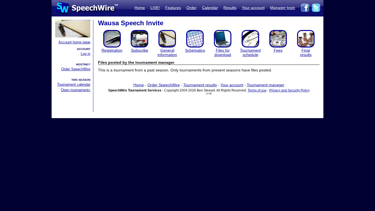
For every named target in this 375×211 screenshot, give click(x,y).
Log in (85, 54)
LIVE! (155, 7)
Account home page (74, 42)
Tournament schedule (250, 52)
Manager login (282, 7)
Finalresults (306, 52)
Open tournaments (75, 90)
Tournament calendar (73, 84)
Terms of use (257, 90)
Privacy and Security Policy (289, 90)
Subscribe (139, 50)
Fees (278, 50)
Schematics (195, 50)
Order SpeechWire (75, 69)
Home (140, 7)
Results (229, 7)
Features (173, 7)
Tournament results (200, 85)
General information (167, 52)
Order (191, 7)
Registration (112, 50)
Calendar (210, 7)
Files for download (222, 52)
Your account (253, 7)
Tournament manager (265, 85)
